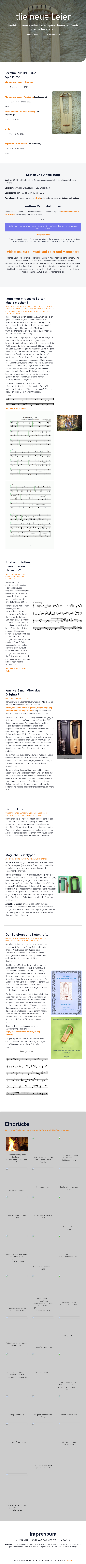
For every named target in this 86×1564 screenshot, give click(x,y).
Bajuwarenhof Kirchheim (16, 143)
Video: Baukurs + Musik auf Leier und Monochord (43, 252)
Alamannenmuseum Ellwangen (19, 82)
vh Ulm (8, 129)
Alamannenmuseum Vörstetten (19, 97)
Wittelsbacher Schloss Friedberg (20, 111)
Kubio (69, 1560)
